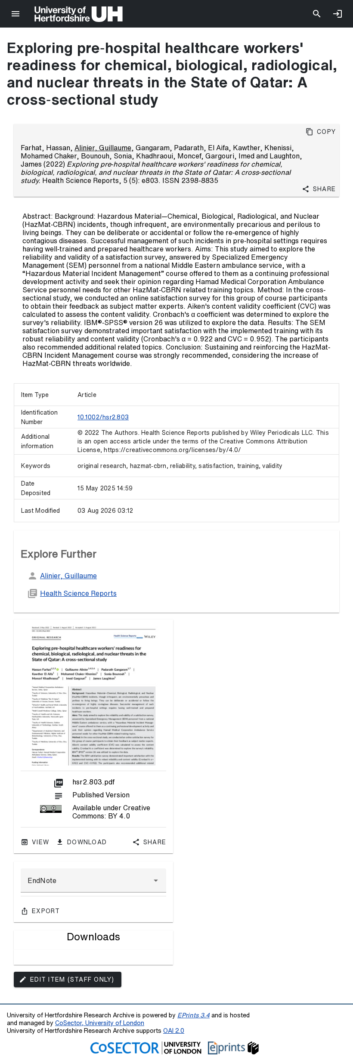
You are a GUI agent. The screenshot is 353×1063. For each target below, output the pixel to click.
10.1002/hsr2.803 (103, 417)
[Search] (317, 13)
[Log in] (337, 13)
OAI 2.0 (173, 1030)
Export (46, 911)
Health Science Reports (78, 593)
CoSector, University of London (99, 1023)
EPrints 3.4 (193, 1015)
